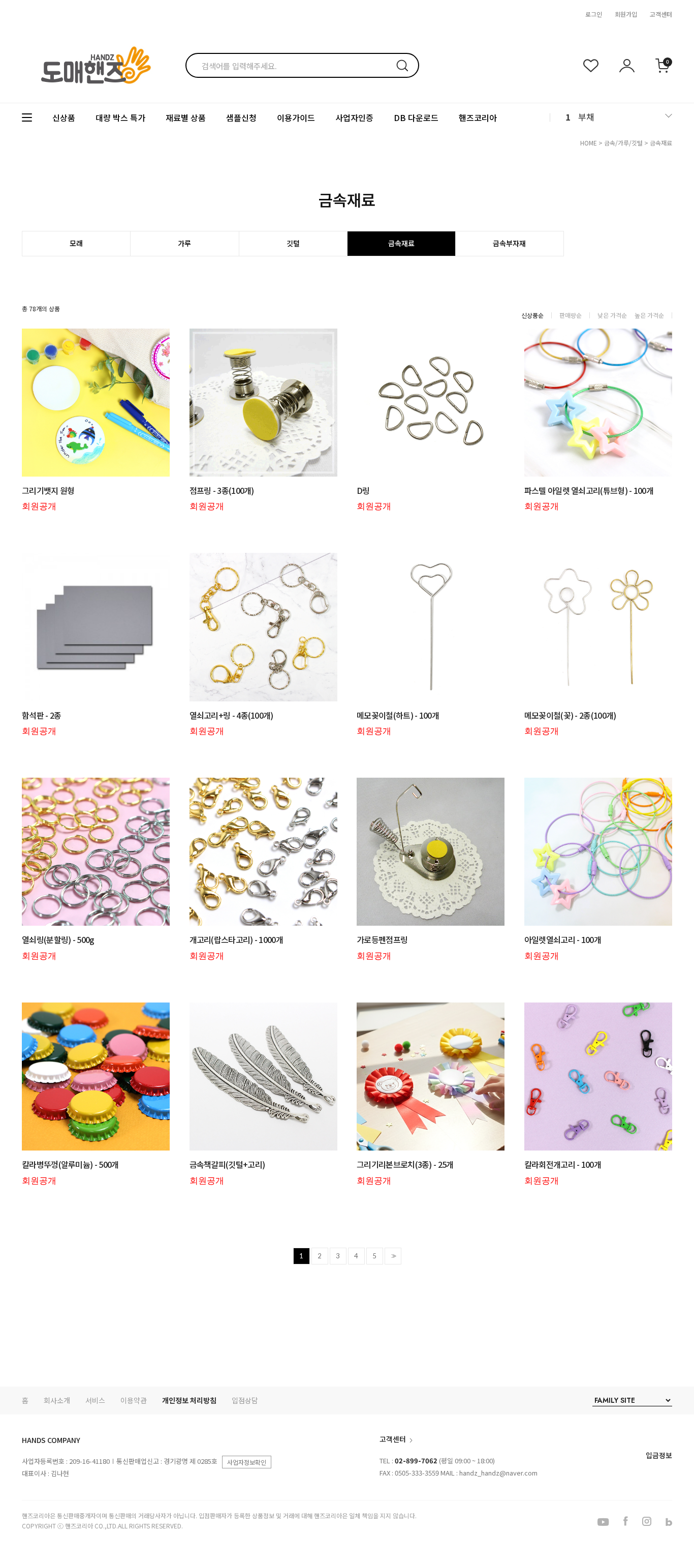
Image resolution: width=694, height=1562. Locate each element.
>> (392, 1256)
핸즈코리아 (478, 117)
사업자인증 (354, 117)
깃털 (293, 243)
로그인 (593, 14)
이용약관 (133, 1400)
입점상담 (245, 1400)
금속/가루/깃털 (623, 142)
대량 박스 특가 (120, 117)
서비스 (95, 1400)
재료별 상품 (186, 117)
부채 (586, 116)
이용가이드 (296, 117)
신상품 (63, 117)
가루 (184, 243)
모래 (76, 243)
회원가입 (626, 14)
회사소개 (57, 1400)
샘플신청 (241, 117)
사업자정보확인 (246, 1462)
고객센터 (661, 14)
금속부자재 (509, 243)
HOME (588, 142)
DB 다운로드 (416, 117)
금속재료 (661, 142)
